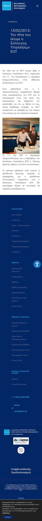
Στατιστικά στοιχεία (19, 384)
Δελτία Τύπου (17, 306)
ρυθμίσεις (6, 513)
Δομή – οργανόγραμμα (21, 225)
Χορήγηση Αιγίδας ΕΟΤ (21, 331)
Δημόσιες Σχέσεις (18, 292)
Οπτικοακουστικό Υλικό (21, 350)
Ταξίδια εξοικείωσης (19, 287)
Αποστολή (16, 220)
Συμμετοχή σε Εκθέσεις (20, 344)
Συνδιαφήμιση (17, 277)
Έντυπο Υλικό (17, 360)
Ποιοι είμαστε (17, 215)
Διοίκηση (15, 230)
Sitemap (21, 498)
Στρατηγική (16, 236)
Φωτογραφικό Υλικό (19, 355)
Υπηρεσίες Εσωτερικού (20, 241)
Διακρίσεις (16, 252)
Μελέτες (15, 379)
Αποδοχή (8, 517)
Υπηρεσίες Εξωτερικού (20, 246)
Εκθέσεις (15, 282)
